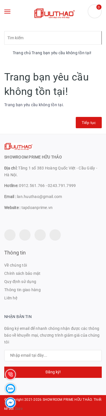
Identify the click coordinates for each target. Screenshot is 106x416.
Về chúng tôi (15, 265)
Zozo (19, 409)
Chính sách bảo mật (22, 273)
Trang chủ (21, 53)
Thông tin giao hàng (22, 290)
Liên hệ (10, 298)
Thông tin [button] (15, 253)
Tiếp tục (89, 122)
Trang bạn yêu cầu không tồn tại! (61, 53)
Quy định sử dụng (20, 281)
